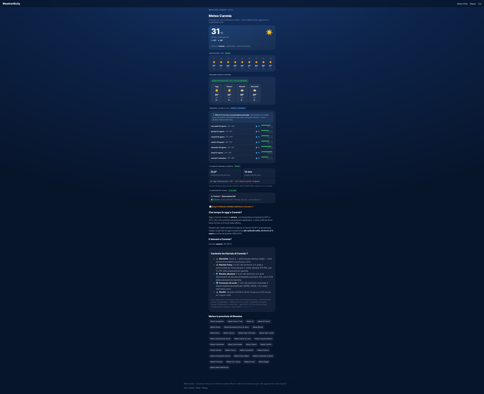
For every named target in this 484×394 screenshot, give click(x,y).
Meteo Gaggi (263, 362)
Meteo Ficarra (230, 350)
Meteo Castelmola (217, 344)
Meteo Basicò (258, 327)
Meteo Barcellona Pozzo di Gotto (236, 327)
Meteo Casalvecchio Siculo (220, 339)
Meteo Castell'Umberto (263, 339)
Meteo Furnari (249, 362)
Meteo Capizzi (228, 333)
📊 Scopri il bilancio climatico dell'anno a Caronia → (231, 206)
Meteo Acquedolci (217, 321)
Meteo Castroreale (235, 344)
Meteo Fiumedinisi (246, 350)
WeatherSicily (11, 3)
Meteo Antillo (215, 327)
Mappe (473, 4)
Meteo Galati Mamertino (219, 367)
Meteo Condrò (266, 344)
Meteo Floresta (263, 350)
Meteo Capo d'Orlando (246, 333)
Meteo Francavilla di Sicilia (263, 356)
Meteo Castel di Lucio (242, 339)
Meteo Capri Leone (266, 333)
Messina (223, 10)
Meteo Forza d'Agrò (241, 356)
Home (198, 388)
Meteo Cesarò (251, 344)
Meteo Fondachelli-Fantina (220, 356)
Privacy (205, 388)
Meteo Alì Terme (264, 321)
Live (479, 4)
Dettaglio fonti (247, 307)
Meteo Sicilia (462, 4)
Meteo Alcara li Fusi (235, 321)
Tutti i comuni (189, 388)
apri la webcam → (254, 200)
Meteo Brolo (214, 333)
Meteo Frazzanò (216, 362)
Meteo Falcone (215, 350)
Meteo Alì (250, 321)
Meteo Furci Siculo (233, 362)
